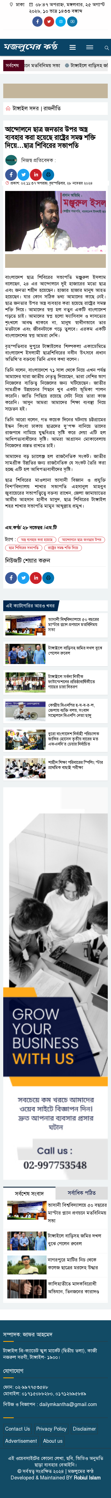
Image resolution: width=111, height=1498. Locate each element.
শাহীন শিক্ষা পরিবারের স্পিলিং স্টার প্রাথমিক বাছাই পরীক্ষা (75, 765)
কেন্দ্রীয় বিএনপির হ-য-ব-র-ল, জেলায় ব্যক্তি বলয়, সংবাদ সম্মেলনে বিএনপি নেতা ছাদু (71, 710)
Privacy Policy (51, 1429)
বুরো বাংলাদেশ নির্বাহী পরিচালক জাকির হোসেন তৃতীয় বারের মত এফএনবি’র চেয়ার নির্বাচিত (73, 739)
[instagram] (61, 21)
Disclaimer (84, 1429)
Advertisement (21, 1441)
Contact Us (17, 1429)
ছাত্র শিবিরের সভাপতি (24, 548)
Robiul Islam (87, 1478)
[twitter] (49, 21)
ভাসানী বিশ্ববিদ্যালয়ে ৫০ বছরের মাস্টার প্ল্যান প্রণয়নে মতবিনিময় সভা (73, 624)
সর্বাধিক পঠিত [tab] (82, 1193)
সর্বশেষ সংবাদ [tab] (29, 1194)
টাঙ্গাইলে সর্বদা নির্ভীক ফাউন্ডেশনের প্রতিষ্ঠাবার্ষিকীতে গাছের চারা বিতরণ (71, 682)
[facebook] (37, 21)
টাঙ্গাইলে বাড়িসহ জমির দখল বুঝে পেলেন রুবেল (75, 650)
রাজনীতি (52, 108)
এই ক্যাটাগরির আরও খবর (30, 606)
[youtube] (72, 21)
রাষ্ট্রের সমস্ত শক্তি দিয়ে (63, 548)
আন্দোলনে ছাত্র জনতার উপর (81, 540)
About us (53, 1441)
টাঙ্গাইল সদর (26, 108)
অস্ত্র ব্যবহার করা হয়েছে (37, 540)
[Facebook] (11, 175)
